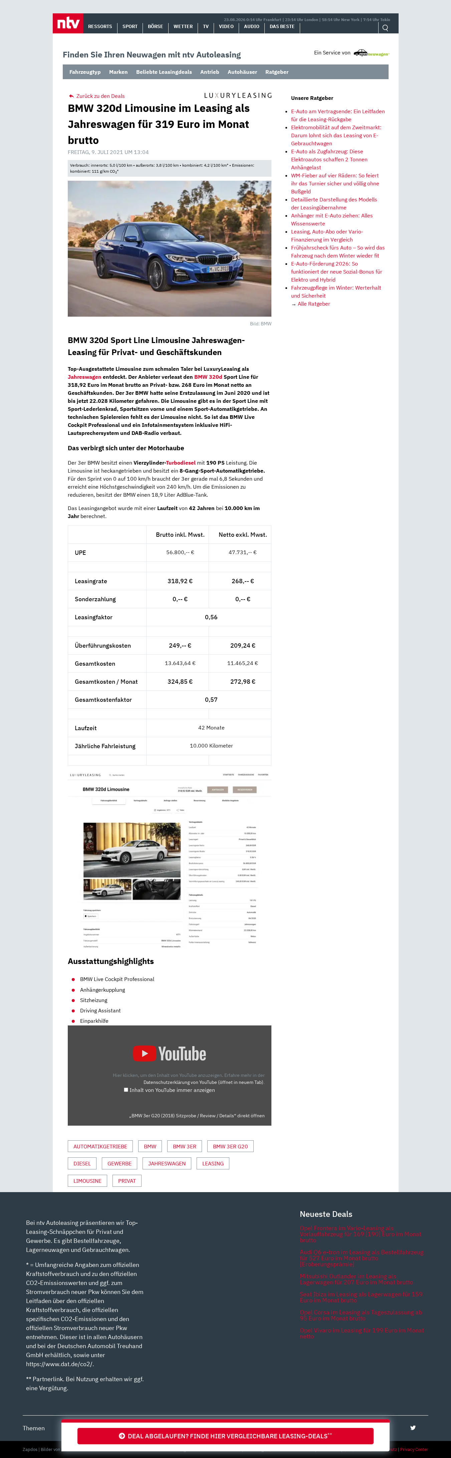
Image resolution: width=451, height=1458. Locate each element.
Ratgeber (276, 71)
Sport (130, 26)
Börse (155, 26)
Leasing (213, 1163)
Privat (127, 1180)
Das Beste (282, 26)
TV (206, 26)
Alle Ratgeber (314, 303)
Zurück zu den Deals (100, 96)
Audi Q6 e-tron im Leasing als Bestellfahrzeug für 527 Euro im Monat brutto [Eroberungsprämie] (362, 1258)
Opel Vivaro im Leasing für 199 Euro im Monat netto (362, 1333)
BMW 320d (208, 376)
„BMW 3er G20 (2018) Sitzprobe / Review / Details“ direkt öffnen (197, 1116)
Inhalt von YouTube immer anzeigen (172, 1090)
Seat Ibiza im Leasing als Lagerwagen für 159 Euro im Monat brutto (361, 1297)
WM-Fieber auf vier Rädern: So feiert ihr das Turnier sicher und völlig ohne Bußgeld (335, 183)
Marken (118, 71)
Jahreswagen (84, 376)
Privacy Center (414, 1449)
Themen (34, 1428)
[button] (68, 23)
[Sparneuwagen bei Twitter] (413, 1428)
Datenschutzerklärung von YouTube (203, 1082)
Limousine (87, 1180)
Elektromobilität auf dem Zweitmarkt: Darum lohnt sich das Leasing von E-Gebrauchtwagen (336, 135)
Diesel (82, 1163)
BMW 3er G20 (230, 1146)
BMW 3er (184, 1146)
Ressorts (100, 26)
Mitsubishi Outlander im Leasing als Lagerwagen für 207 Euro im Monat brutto (356, 1279)
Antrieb (209, 71)
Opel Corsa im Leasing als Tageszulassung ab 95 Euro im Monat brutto (361, 1315)
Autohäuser (242, 71)
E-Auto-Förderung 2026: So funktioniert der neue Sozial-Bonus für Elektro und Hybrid (336, 271)
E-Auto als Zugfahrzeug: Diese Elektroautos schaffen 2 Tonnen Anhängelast (329, 159)
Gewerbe (119, 1163)
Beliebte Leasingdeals (164, 71)
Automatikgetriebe (100, 1146)
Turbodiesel (181, 462)
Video (226, 26)
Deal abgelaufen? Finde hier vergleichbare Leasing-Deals (228, 1436)
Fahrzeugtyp (85, 71)
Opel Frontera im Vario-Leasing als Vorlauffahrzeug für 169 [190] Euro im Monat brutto (360, 1234)
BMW (150, 1146)
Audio (251, 26)
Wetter (183, 26)
